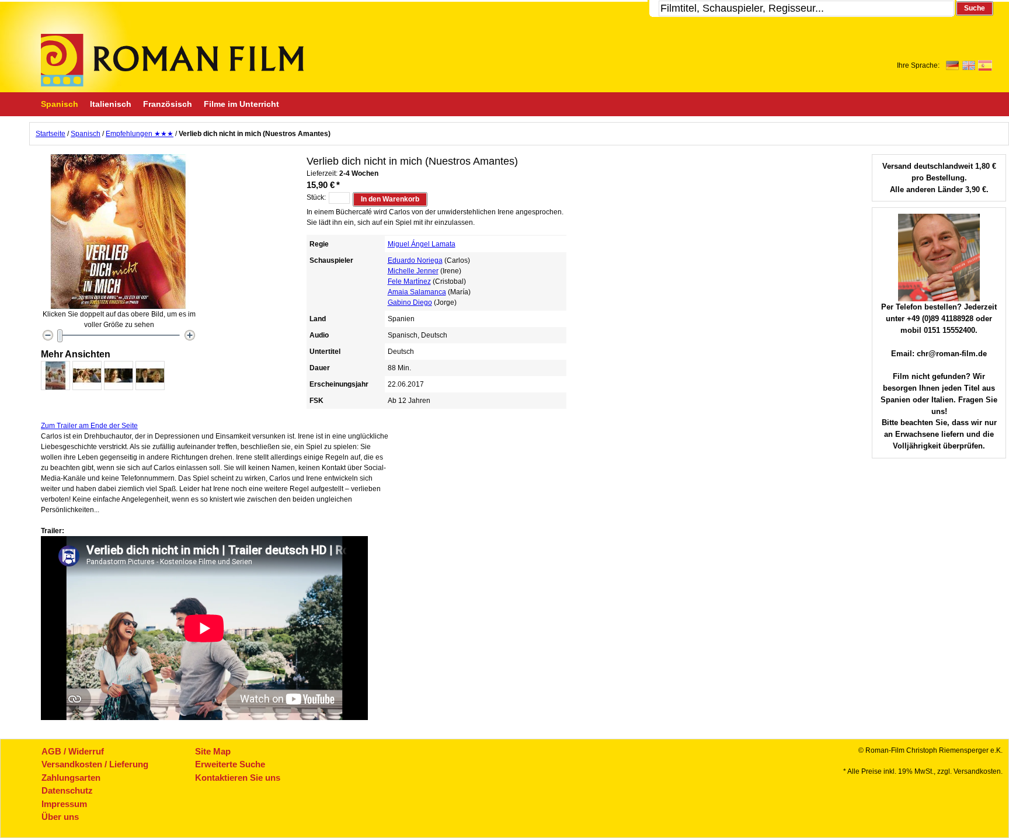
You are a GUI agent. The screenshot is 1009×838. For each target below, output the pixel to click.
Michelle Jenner (413, 271)
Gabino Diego (410, 302)
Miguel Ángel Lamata (421, 244)
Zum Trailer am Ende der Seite (89, 426)
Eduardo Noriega (415, 260)
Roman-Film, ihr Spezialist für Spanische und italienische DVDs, (172, 60)
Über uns (60, 817)
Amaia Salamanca (417, 292)
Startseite (50, 134)
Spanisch (85, 134)
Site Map (213, 751)
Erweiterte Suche (230, 764)
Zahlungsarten (70, 778)
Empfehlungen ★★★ (139, 134)
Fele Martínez (409, 281)
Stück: (316, 197)
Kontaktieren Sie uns (237, 778)
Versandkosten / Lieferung (94, 764)
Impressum (64, 804)
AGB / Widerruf (72, 751)
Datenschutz (67, 790)
